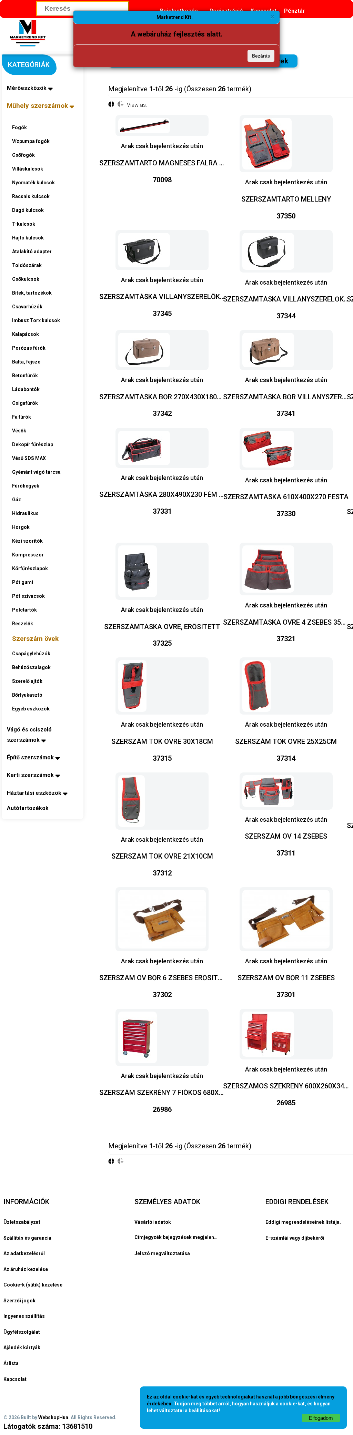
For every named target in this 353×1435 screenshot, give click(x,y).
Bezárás (261, 56)
